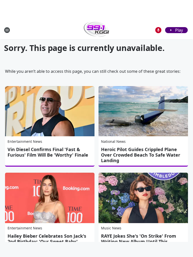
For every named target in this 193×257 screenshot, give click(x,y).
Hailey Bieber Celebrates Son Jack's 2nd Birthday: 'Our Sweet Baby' (47, 238)
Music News (111, 228)
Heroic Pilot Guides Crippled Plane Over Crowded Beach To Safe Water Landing (140, 155)
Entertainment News (25, 141)
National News (113, 141)
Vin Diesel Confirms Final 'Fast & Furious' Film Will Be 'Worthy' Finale (48, 152)
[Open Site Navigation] (7, 30)
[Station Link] (97, 30)
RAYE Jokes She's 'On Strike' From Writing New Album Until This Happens (138, 241)
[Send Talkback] (158, 30)
